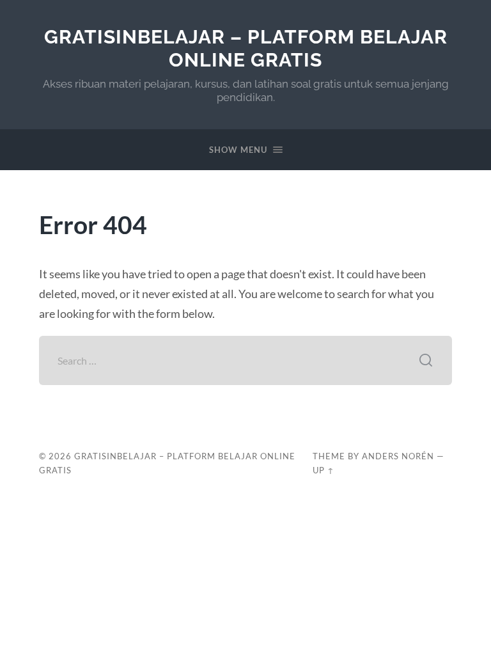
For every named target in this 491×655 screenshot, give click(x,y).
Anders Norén (398, 456)
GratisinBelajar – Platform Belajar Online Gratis (246, 48)
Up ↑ (323, 470)
